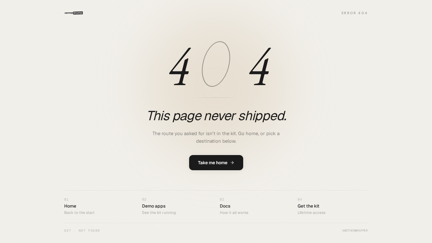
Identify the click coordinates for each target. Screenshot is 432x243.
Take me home (212, 162)
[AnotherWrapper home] (73, 13)
